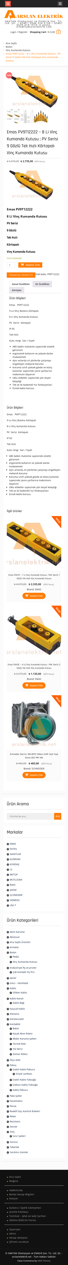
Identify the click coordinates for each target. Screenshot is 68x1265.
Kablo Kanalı (17, 998)
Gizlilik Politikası (19, 1211)
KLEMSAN (15, 859)
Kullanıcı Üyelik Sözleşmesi (25, 1207)
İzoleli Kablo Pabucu (24, 1069)
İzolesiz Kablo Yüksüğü (25, 1084)
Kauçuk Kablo (17, 1008)
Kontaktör (15, 1024)
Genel (13, 978)
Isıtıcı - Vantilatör (19, 983)
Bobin (16, 1028)
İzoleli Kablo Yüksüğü (24, 1079)
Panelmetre (16, 1101)
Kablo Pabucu (20, 1089)
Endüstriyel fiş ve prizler (23, 967)
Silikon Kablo (20, 992)
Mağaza (13, 1181)
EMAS (38, 589)
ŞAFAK (13, 889)
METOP (14, 874)
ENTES (13, 848)
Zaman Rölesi (20, 1054)
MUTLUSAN (16, 879)
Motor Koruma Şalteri (24, 1038)
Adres (12, 1233)
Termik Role (19, 1043)
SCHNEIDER (38, 768)
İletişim (13, 1198)
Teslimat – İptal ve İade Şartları (27, 1216)
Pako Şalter (16, 1095)
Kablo (13, 988)
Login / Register (19, 32)
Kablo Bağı (18, 1002)
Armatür (14, 947)
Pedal (16, 956)
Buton (9, 46)
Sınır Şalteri (19, 1136)
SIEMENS (15, 900)
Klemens (14, 1013)
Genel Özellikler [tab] (21, 284)
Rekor (13, 1116)
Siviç (12, 1131)
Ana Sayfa (11, 43)
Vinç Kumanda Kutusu (18, 50)
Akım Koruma (17, 931)
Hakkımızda (16, 1190)
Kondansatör (17, 1019)
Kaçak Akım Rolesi (23, 1033)
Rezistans (15, 1121)
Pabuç (13, 1065)
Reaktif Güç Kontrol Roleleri (25, 1111)
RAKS (13, 884)
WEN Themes (44, 1260)
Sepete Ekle (32, 265)
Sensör (13, 1126)
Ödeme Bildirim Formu (22, 1220)
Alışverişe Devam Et (21, 275)
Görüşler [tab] (17, 290)
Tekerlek (14, 1147)
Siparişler (15, 1229)
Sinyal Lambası (24, 1073)
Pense (13, 1106)
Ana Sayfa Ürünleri (20, 942)
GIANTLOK (15, 854)
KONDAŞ (14, 864)
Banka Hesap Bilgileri (21, 1194)
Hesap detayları (18, 1237)
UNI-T (13, 905)
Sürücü (14, 1142)
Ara (58, 816)
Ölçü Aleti (15, 1060)
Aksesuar (15, 937)
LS (11, 869)
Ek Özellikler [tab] (42, 284)
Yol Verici (18, 1048)
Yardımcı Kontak (19, 1152)
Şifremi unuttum (19, 1241)
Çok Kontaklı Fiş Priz (24, 972)
